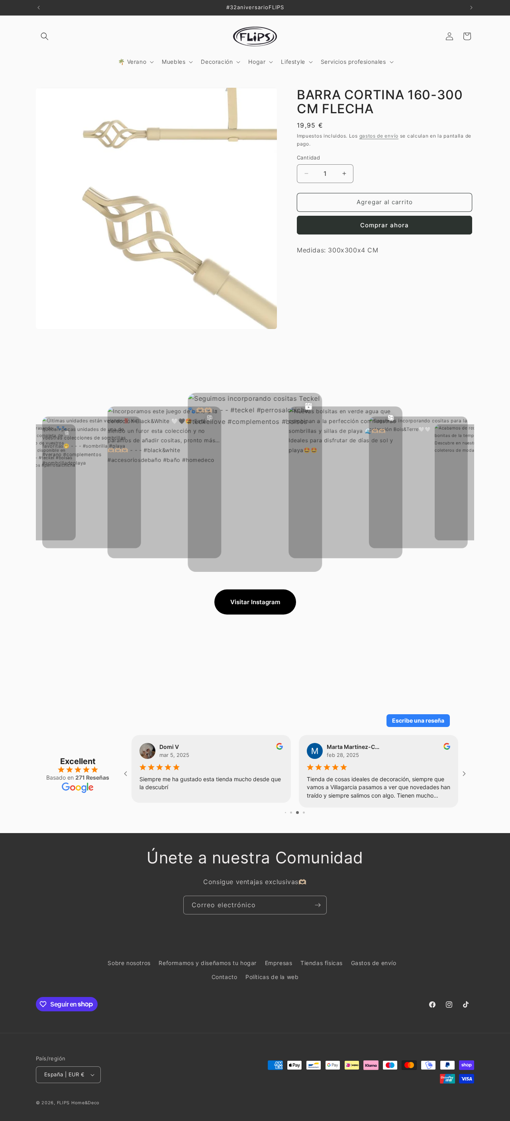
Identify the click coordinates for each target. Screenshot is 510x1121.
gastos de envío (379, 135)
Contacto (224, 976)
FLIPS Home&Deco (78, 1102)
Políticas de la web (271, 976)
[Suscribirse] (317, 905)
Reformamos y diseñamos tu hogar (208, 962)
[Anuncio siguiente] (471, 7)
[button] (44, 36)
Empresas (278, 962)
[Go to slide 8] (288, 812)
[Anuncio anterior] (38, 7)
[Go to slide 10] (300, 812)
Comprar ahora (384, 225)
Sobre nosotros (129, 962)
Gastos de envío (373, 962)
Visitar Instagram (255, 602)
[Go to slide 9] (294, 813)
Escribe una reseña (418, 720)
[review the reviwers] (446, 747)
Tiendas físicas (321, 962)
